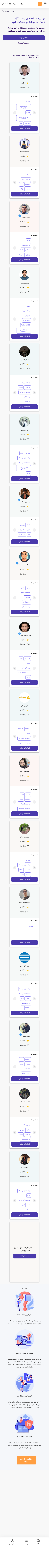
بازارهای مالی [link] (26, 668)
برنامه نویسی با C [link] (24, 989)
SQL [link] (22, 189)
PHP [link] (21, 184)
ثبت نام (5, 4)
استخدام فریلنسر (24, 37)
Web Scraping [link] (25, 593)
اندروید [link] (21, 255)
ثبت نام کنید (24, 1256)
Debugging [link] (26, 1125)
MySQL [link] (27, 184)
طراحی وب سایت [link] (24, 392)
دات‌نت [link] (28, 102)
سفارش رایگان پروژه (26, 1460)
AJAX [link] (28, 113)
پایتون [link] (28, 189)
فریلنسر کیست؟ (23, 43)
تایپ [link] (28, 530)
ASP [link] (21, 123)
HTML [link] (28, 175)
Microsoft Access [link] (24, 1200)
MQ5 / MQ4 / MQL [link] (24, 673)
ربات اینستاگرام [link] (25, 607)
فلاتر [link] (22, 874)
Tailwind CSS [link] (25, 325)
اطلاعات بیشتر (24, 128)
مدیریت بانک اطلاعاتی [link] (24, 468)
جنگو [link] (28, 241)
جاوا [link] (22, 998)
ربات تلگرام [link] (26, 320)
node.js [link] (27, 388)
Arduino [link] (27, 1069)
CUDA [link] (28, 795)
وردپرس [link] (27, 316)
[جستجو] (22, 4)
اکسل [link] (21, 1064)
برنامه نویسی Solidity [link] (24, 330)
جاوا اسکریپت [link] (26, 180)
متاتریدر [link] (27, 658)
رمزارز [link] (28, 677)
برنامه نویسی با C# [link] (24, 458)
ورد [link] (29, 535)
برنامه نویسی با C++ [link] (24, 463)
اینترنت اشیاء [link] (26, 1074)
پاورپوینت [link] (21, 530)
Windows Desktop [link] (24, 738)
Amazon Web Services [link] (23, 118)
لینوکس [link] (27, 250)
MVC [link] (20, 870)
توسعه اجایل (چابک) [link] (24, 107)
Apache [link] (27, 123)
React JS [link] (27, 402)
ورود (15, 4)
